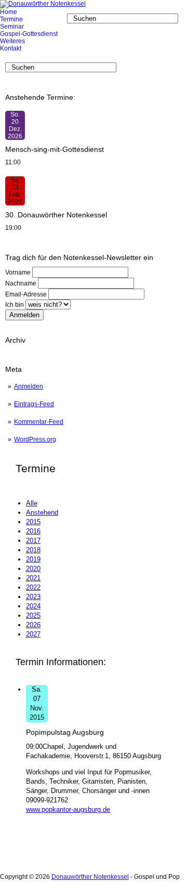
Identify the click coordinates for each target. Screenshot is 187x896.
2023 (33, 597)
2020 (33, 569)
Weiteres (12, 41)
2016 (33, 531)
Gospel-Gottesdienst (29, 33)
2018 (33, 550)
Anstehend (42, 512)
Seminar (12, 26)
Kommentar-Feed (38, 421)
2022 (33, 587)
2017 (33, 540)
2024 (33, 606)
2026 (33, 625)
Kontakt (10, 48)
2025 (33, 615)
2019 (33, 559)
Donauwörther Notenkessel (90, 876)
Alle (31, 503)
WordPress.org (35, 439)
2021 (33, 578)
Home (8, 12)
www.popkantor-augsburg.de (68, 809)
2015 (33, 522)
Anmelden (28, 386)
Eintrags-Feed (34, 404)
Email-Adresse (26, 294)
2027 (33, 634)
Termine (11, 19)
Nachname (20, 283)
